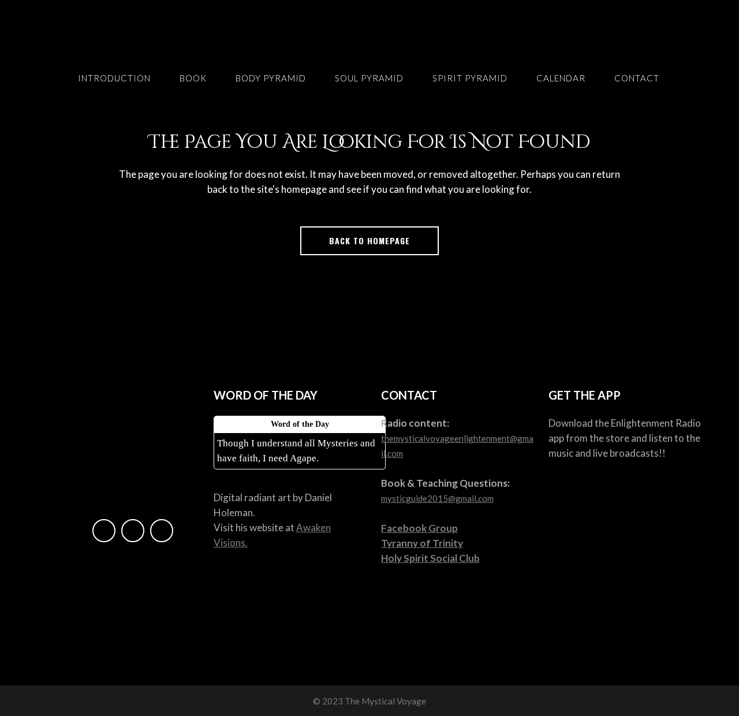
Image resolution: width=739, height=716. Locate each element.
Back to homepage (369, 240)
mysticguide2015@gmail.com (437, 498)
